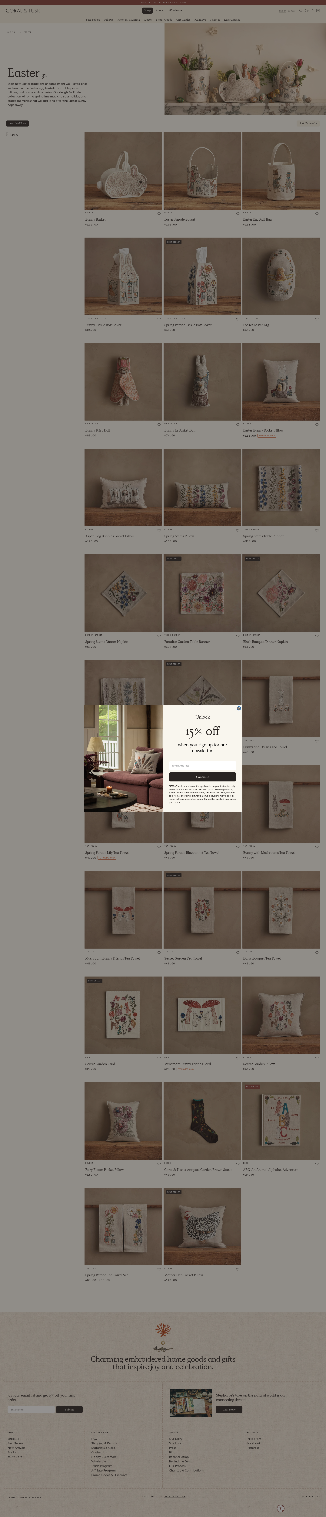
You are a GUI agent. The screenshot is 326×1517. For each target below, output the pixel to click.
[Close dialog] (239, 708)
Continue (202, 777)
